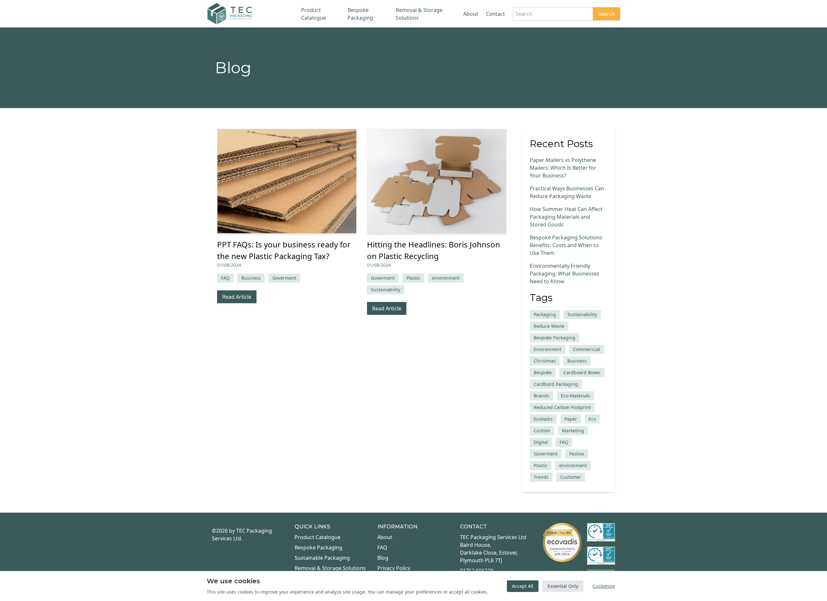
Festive (576, 454)
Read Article (236, 296)
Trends (541, 477)
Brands (541, 396)
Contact (495, 13)
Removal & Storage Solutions (419, 13)
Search (606, 13)
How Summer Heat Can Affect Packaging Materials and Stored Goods (566, 216)
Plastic (541, 465)
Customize (603, 586)
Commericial (586, 349)
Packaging (545, 314)
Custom (542, 430)
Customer (570, 477)
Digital (541, 442)
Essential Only (563, 586)
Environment (547, 349)
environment (573, 465)
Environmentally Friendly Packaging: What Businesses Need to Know (564, 273)
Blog (382, 557)
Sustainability (582, 314)
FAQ (564, 442)
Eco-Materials (575, 396)
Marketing (573, 430)
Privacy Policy (393, 568)
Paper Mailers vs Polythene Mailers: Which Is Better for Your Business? (563, 167)
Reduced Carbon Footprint (562, 407)
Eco (592, 419)
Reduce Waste (549, 326)
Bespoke (543, 372)
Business (577, 361)
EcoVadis (543, 419)
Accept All (522, 586)
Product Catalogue (313, 13)
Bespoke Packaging (360, 13)
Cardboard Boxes (582, 372)
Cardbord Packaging (556, 384)
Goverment (546, 454)
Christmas (545, 361)
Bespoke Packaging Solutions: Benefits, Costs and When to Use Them (566, 245)
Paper (570, 419)
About (470, 13)
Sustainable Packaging (322, 557)
